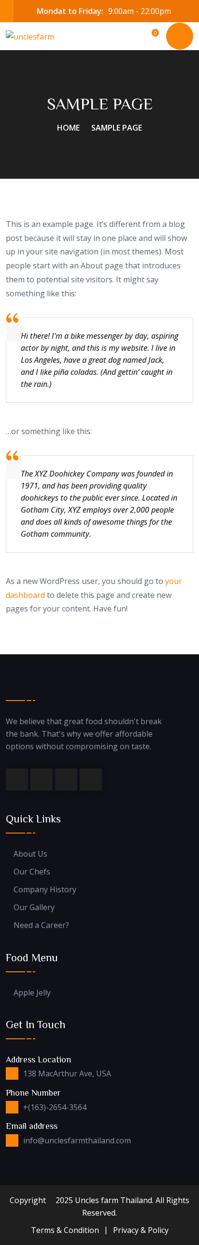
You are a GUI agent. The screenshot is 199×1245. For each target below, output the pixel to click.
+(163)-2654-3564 (54, 1107)
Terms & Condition (65, 1230)
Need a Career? (41, 925)
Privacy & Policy (141, 1230)
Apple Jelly (32, 993)
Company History (45, 890)
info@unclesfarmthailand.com (77, 1140)
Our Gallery (34, 907)
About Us (30, 854)
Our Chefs (32, 872)
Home (68, 127)
